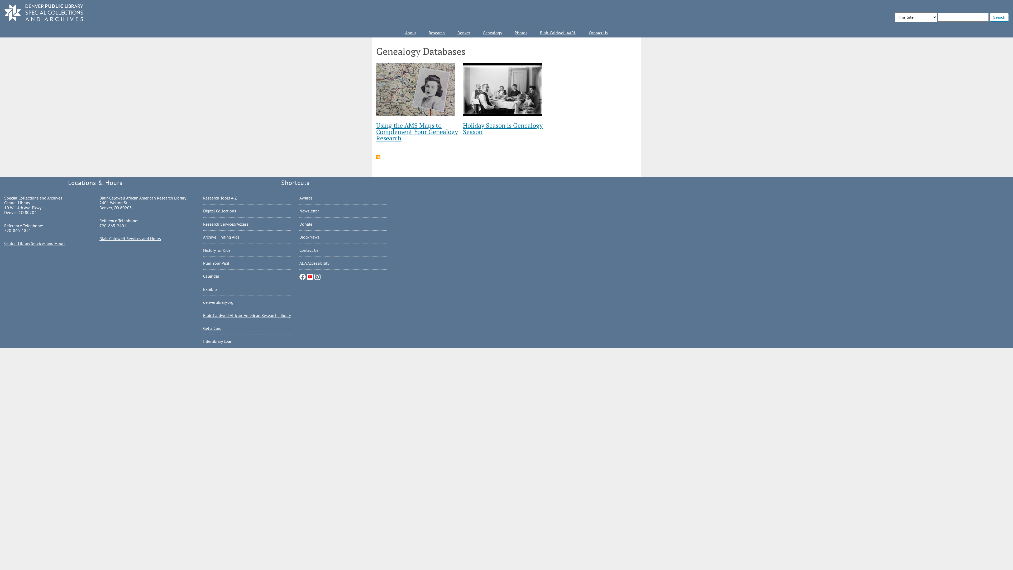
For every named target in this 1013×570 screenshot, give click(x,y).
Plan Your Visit (216, 263)
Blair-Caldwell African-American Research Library (247, 315)
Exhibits (210, 289)
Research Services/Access (226, 224)
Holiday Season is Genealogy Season (503, 128)
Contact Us (598, 32)
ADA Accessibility (314, 263)
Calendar (211, 276)
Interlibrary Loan (217, 341)
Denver (463, 32)
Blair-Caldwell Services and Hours (130, 238)
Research (437, 32)
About (410, 32)
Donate (305, 224)
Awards (306, 198)
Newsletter (309, 210)
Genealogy (492, 32)
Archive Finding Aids (221, 237)
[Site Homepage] (43, 13)
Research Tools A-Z (220, 198)
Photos (521, 32)
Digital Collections (219, 210)
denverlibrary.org (218, 302)
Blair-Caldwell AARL (558, 32)
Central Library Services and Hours (34, 243)
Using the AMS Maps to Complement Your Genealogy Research (417, 131)
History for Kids (217, 250)
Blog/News (309, 237)
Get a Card (212, 328)
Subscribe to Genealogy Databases (378, 157)
